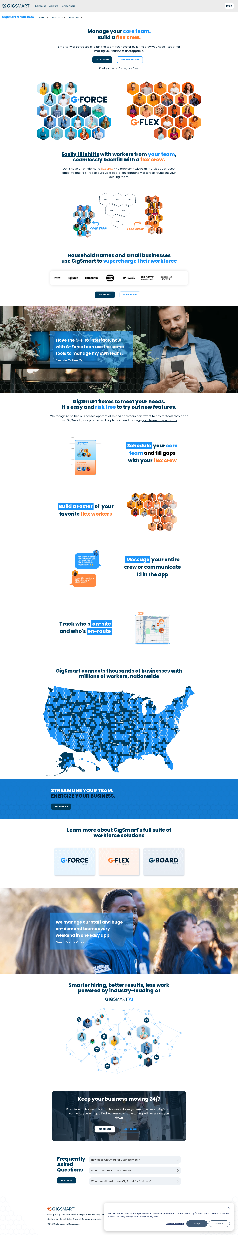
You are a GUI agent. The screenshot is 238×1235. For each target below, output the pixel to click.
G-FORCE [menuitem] (57, 17)
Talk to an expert (130, 59)
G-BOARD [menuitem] (74, 17)
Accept (197, 1223)
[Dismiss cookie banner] (229, 1208)
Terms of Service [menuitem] (70, 1214)
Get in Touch (130, 294)
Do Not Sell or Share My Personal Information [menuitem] (81, 1219)
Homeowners (68, 6)
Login (229, 6)
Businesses (40, 6)
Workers (53, 6)
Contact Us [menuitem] (52, 1219)
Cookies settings (175, 1223)
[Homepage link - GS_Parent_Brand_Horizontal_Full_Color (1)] (61, 1209)
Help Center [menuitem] (85, 1214)
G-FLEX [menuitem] (42, 17)
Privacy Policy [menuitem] (53, 1214)
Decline (219, 1223)
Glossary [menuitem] (96, 1214)
